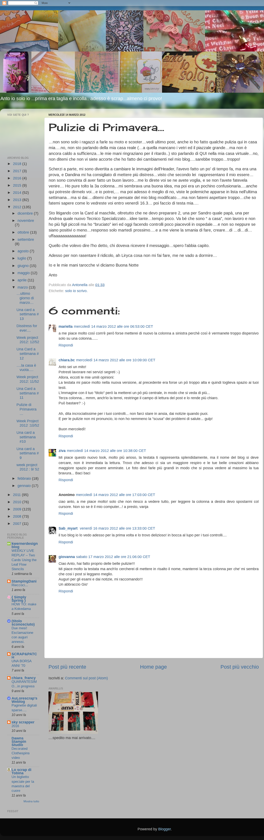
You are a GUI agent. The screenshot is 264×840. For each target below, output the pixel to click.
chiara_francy (24, 678)
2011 (17, 495)
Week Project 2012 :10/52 (27, 423)
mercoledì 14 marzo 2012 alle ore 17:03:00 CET (115, 495)
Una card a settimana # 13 (27, 314)
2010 (17, 502)
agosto (24, 251)
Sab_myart (69, 528)
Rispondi (66, 345)
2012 (17, 207)
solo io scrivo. (76, 291)
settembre (26, 239)
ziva (62, 451)
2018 (17, 164)
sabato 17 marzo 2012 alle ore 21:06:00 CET (113, 557)
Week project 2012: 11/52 (27, 379)
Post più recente (67, 667)
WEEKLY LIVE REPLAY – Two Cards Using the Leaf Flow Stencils (24, 560)
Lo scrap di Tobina (21, 771)
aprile (23, 280)
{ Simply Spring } (19, 599)
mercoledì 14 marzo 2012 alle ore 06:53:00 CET (113, 326)
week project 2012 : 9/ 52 (27, 467)
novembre (26, 221)
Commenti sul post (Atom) (86, 678)
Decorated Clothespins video (21, 753)
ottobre (24, 232)
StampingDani (24, 581)
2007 (17, 524)
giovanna (67, 557)
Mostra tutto (31, 801)
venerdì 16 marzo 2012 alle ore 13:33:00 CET (117, 528)
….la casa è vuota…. (26, 367)
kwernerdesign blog (25, 545)
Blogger (164, 829)
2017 (17, 171)
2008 (17, 516)
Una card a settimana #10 (26, 437)
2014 (17, 193)
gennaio (25, 486)
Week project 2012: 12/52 (27, 340)
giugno (24, 266)
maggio (24, 273)
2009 (17, 509)
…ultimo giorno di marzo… (25, 297)
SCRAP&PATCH (24, 655)
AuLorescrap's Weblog (24, 700)
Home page (153, 667)
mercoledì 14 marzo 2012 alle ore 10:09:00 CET (115, 360)
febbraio (25, 478)
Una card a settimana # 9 (27, 453)
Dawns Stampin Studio (19, 741)
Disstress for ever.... (26, 328)
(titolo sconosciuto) (23, 622)
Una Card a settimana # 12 (27, 353)
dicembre (26, 213)
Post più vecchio (239, 667)
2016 (17, 178)
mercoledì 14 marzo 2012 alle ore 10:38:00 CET (106, 451)
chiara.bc (67, 360)
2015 (17, 185)
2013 (17, 200)
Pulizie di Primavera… (26, 409)
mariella (66, 326)
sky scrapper (23, 722)
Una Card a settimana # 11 (27, 393)
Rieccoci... (20, 585)
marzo (23, 287)
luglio (22, 258)
